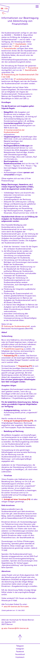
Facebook (20, 651)
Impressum (20, 657)
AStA (17, 46)
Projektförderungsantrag (13, 349)
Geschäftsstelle (31, 70)
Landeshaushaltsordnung (26, 79)
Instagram (20, 649)
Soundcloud (20, 654)
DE (2, 8)
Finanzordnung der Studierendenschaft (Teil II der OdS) (19, 75)
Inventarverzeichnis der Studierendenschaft (14, 131)
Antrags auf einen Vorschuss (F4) (17, 499)
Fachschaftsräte (10, 48)
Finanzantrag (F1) (10, 355)
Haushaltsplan (20, 44)
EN (6, 8)
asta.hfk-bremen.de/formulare (16, 606)
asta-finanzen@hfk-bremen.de (16, 628)
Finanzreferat (33, 68)
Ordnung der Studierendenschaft (17, 326)
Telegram (20, 646)
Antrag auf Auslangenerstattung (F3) (18, 421)
